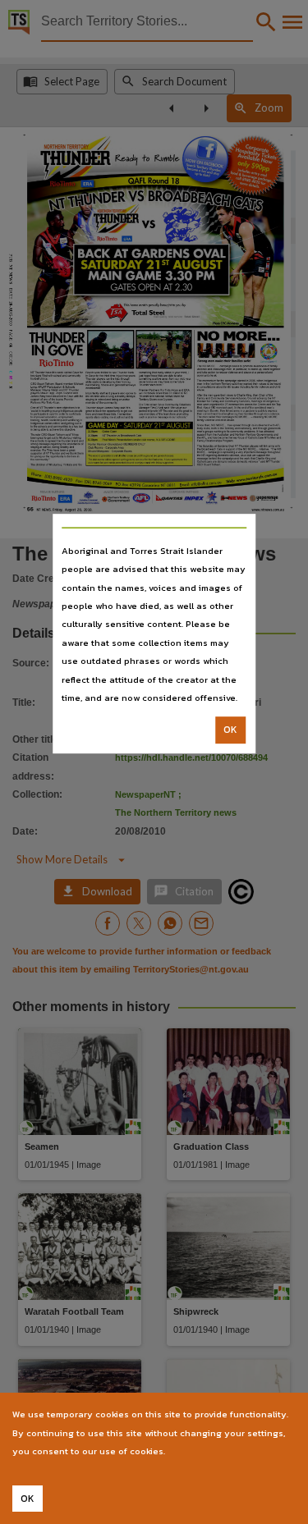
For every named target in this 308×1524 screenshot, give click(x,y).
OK (230, 730)
